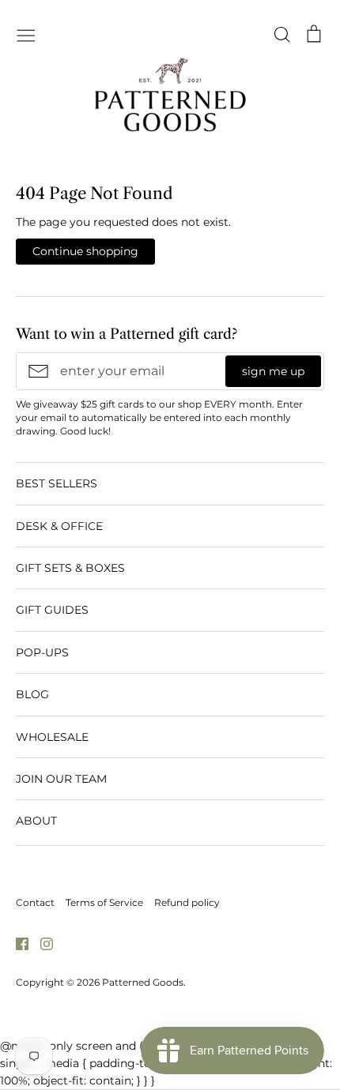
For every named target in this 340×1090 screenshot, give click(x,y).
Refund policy (187, 902)
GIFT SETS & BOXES (70, 568)
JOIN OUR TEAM (61, 779)
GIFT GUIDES (52, 610)
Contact (35, 902)
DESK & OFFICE (59, 526)
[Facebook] (16, 943)
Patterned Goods (142, 982)
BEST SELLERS (56, 483)
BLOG (32, 694)
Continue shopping (85, 251)
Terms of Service (104, 902)
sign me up (273, 371)
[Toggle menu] (26, 34)
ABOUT (36, 821)
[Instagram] (40, 943)
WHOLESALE (52, 737)
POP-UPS (42, 652)
